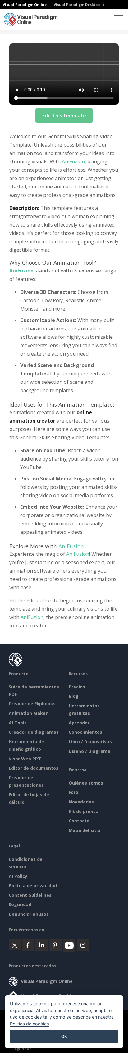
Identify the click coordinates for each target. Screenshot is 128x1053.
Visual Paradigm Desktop (77, 4)
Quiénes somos (86, 783)
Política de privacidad (33, 885)
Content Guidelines (30, 895)
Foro (73, 792)
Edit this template (64, 115)
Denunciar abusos (29, 914)
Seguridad (20, 904)
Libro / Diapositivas (90, 742)
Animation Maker (28, 713)
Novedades (81, 802)
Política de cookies (29, 1023)
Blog (74, 696)
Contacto (79, 821)
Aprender (79, 723)
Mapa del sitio (84, 830)
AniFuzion (73, 161)
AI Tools (18, 723)
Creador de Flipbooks (32, 703)
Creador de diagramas (34, 732)
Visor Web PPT (25, 759)
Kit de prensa (83, 811)
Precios (77, 687)
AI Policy (18, 876)
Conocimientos (85, 732)
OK (64, 1036)
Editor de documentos (33, 768)
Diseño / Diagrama (89, 751)
